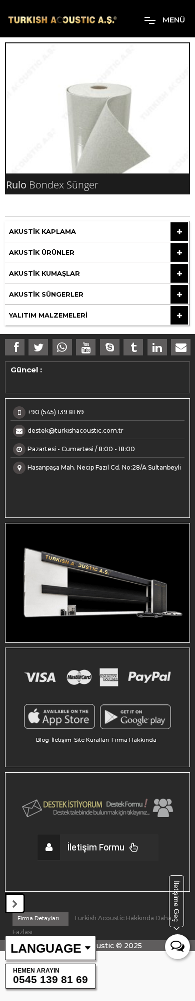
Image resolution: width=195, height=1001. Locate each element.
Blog (42, 739)
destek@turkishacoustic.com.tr (76, 430)
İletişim (62, 739)
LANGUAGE (46, 948)
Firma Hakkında (134, 739)
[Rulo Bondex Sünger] (97, 108)
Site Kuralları (91, 739)
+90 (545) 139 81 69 (56, 412)
